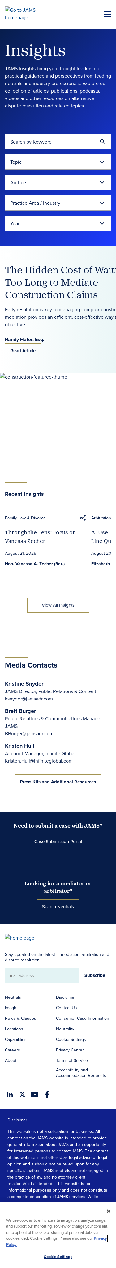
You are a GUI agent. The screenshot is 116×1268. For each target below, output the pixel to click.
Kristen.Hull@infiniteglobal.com (39, 760)
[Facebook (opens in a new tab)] (47, 1094)
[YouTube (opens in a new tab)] (34, 1094)
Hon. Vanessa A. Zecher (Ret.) (35, 564)
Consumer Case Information (82, 1018)
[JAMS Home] (29, 13)
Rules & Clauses (20, 1018)
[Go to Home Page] (22, 937)
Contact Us (66, 1007)
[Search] (102, 141)
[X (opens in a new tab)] (22, 1094)
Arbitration (101, 518)
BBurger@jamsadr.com (29, 733)
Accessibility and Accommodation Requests (81, 1072)
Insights (12, 1007)
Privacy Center (70, 1050)
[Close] (108, 1211)
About (10, 1060)
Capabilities (16, 1039)
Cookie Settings (71, 1039)
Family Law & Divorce (25, 518)
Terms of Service (72, 1060)
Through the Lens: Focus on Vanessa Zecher (40, 536)
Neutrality (65, 1029)
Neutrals (13, 997)
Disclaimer (66, 997)
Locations (14, 1029)
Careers (12, 1050)
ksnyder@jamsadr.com (29, 698)
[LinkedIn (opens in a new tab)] (10, 1094)
